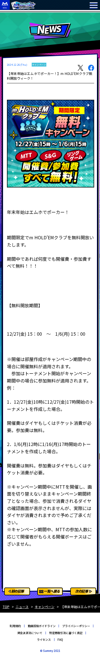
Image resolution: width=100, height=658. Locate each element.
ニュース (22, 606)
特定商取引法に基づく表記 (65, 633)
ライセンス (44, 639)
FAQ (60, 639)
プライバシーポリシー (76, 626)
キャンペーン (44, 606)
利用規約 (15, 626)
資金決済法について (29, 633)
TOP (6, 606)
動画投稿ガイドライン (42, 626)
